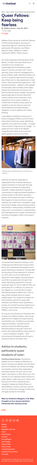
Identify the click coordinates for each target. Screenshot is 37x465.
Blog (12, 12)
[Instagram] (10, 420)
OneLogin (5, 454)
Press (3, 432)
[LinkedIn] (14, 420)
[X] (3, 420)
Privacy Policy (6, 444)
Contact (4, 437)
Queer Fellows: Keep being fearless (25, 12)
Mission (4, 424)
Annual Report (7, 439)
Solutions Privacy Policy (10, 451)
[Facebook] (6, 420)
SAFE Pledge (6, 442)
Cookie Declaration (8, 449)
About (8, 12)
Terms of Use (6, 447)
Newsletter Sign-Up (8, 429)
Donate (4, 427)
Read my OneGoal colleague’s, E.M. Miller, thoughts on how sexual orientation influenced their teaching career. (18, 401)
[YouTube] (17, 420)
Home (3, 12)
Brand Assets (6, 434)
